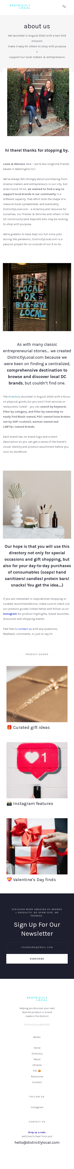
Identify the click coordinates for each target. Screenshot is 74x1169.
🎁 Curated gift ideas (28, 727)
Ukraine (37, 1065)
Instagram (37, 1107)
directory (14, 396)
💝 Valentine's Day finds (31, 879)
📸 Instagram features (29, 803)
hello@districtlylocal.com (37, 1142)
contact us (25, 629)
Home (37, 1047)
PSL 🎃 (37, 1070)
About (37, 1059)
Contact (37, 1082)
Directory (37, 1053)
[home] (33, 6)
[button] (64, 7)
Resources (37, 1076)
